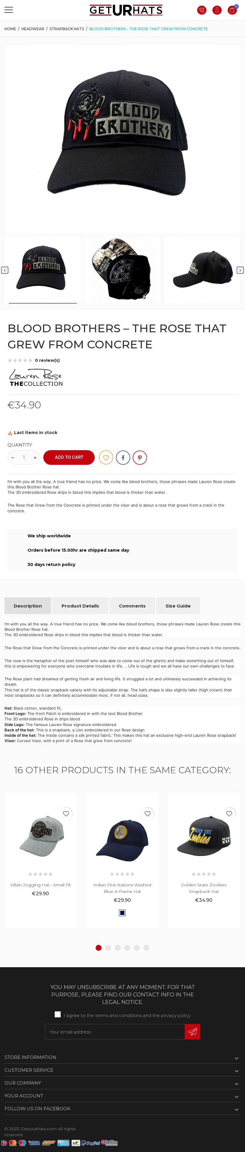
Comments (132, 606)
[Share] (123, 457)
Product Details (80, 606)
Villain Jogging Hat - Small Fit (40, 885)
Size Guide (178, 606)
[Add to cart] (33, 799)
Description (28, 606)
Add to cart (69, 457)
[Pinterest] (140, 457)
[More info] (48, 799)
